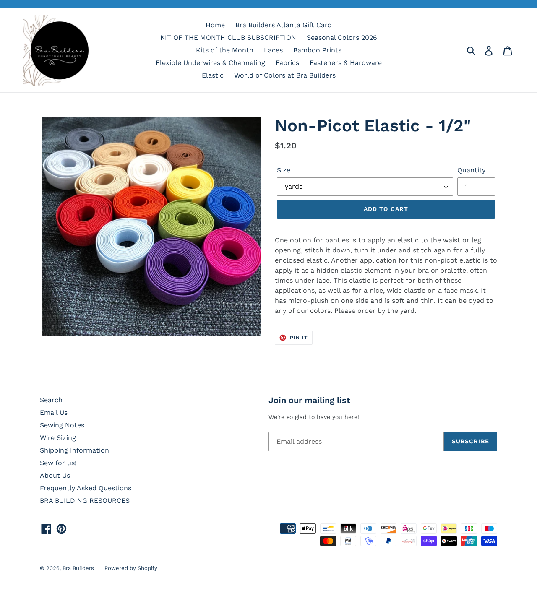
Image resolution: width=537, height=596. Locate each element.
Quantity (471, 170)
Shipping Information (74, 450)
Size (283, 170)
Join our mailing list (309, 400)
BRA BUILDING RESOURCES (85, 501)
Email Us (54, 412)
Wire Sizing (58, 438)
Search (51, 400)
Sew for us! (58, 463)
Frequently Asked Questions (85, 488)
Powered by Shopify (130, 568)
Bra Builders (78, 568)
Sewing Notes (62, 425)
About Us (55, 475)
